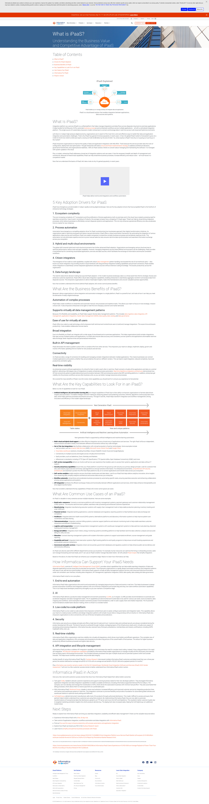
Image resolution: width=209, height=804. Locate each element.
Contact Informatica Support (143, 788)
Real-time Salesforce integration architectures (128, 371)
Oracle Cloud (105, 448)
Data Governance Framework (122, 783)
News (138, 776)
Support (142, 18)
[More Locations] (131, 19)
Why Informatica (71, 23)
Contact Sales (77, 780)
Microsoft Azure (95, 448)
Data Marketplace (56, 793)
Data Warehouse (119, 780)
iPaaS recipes (132, 553)
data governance (123, 316)
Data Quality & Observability (59, 785)
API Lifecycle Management (79, 785)
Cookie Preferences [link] (76, 797)
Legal (54, 797)
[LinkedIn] (147, 762)
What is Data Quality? (120, 785)
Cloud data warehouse (63, 451)
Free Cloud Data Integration (80, 776)
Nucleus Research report (90, 726)
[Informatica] (59, 23)
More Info (200, 9)
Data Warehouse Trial (78, 783)
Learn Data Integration (122, 770)
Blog (96, 776)
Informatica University (100, 783)
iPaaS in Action (59, 76)
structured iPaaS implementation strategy (114, 146)
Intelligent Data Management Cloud (60, 773)
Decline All (192, 9)
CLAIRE (108, 597)
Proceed (184, 9)
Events (96, 773)
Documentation (98, 780)
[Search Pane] (132, 23)
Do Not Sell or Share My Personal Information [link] (91, 797)
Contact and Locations (142, 783)
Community (97, 778)
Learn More (134, 15)
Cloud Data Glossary (99, 785)
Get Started (77, 770)
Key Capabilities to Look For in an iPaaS (66, 67)
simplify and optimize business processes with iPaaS (80, 729)
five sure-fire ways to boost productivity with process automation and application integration (89, 723)
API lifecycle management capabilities (75, 651)
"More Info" (85, 5)
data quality (103, 316)
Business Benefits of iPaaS (62, 64)
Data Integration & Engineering (59, 780)
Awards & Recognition (142, 780)
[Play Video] (104, 181)
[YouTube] (151, 762)
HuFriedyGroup (59, 696)
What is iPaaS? (59, 59)
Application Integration (121, 790)
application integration (69, 316)
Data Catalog (55, 778)
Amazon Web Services (78, 448)
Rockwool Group (75, 689)
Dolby (63, 681)
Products (81, 23)
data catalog (111, 316)
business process (89, 128)
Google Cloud (116, 448)
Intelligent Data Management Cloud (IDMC (86, 566)
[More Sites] (155, 19)
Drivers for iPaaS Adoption (62, 62)
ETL (117, 773)
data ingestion (129, 314)
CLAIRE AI (55, 776)
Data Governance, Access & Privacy (60, 790)
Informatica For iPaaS (61, 73)
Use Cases (89, 23)
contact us (140, 23)
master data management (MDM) (88, 316)
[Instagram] (155, 762)
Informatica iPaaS (58, 566)
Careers (139, 778)
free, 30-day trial (83, 717)
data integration (139, 314)
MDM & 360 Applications (58, 788)
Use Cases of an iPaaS (61, 70)
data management (103, 262)
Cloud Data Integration (121, 776)
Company (135, 18)
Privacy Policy (59, 797)
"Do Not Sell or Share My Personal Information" (110, 5)
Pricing (148, 18)
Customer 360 (119, 788)
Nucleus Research (92, 659)
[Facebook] (143, 762)
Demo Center (77, 773)
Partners (106, 23)
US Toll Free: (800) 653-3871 (123, 18)
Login (152, 18)
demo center (150, 23)
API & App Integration (57, 783)
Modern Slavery (67, 797)
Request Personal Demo (79, 778)
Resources (98, 23)
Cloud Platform (57, 770)
